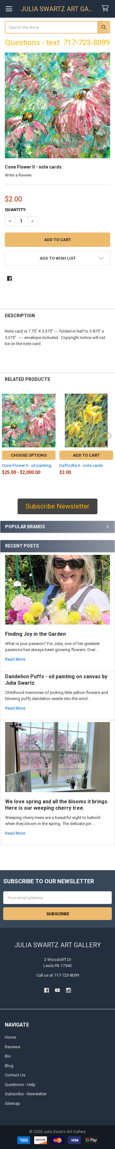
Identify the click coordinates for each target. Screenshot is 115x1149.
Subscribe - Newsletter (26, 1093)
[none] (58, 105)
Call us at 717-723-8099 (57, 975)
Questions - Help (20, 1084)
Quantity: (16, 209)
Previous (6, 435)
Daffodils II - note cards (81, 465)
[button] (58, 258)
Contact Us (15, 1075)
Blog (9, 1065)
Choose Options (29, 455)
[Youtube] (57, 990)
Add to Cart (86, 455)
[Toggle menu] (9, 9)
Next (108, 435)
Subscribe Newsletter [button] (57, 506)
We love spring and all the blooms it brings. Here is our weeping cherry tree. (57, 805)
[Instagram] (68, 990)
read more (15, 659)
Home (10, 1037)
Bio (8, 1056)
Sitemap (12, 1103)
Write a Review (18, 175)
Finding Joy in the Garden (35, 634)
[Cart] (106, 8)
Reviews (12, 1046)
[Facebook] (9, 278)
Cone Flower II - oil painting (26, 465)
